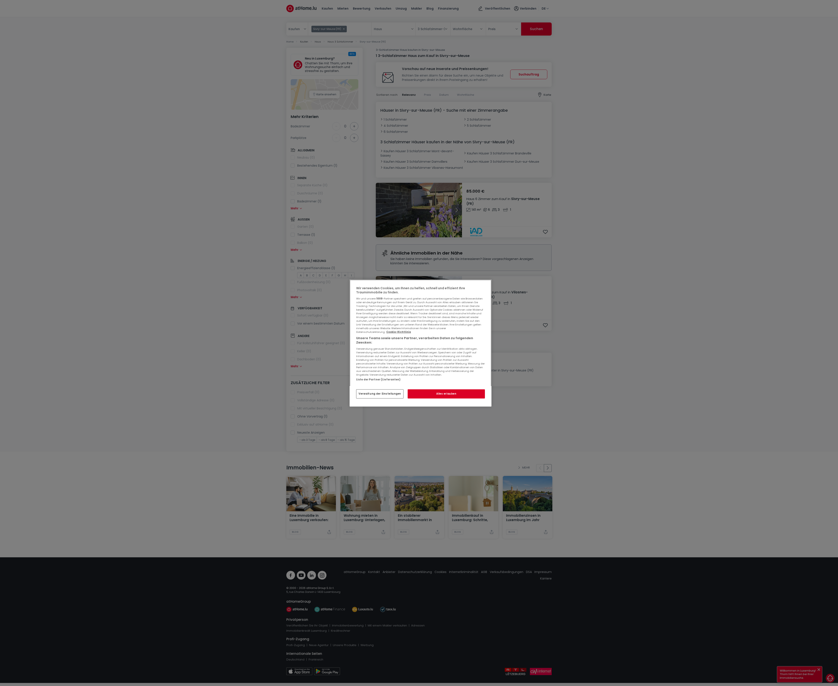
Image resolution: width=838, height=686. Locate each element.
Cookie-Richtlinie (398, 332)
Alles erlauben (446, 393)
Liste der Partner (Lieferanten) (378, 379)
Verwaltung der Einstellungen (380, 393)
